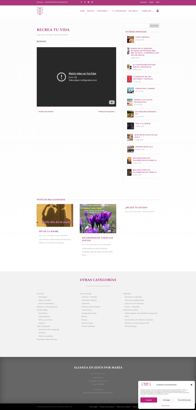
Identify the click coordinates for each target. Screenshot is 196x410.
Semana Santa (87, 323)
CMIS (157, 2)
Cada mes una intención (134, 303)
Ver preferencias (184, 400)
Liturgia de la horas (89, 313)
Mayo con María (44, 300)
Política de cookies (165, 405)
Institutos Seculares (130, 310)
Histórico (41, 323)
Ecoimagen (42, 297)
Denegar (166, 400)
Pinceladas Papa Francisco (47, 339)
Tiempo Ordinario (88, 326)
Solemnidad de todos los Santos (97, 239)
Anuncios (40, 294)
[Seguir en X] (84, 2)
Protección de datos (107, 407)
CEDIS (151, 2)
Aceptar (149, 400)
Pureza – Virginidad (132, 307)
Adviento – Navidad (89, 297)
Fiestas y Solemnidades (91, 307)
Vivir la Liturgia (85, 294)
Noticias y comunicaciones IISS (137, 323)
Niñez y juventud (45, 320)
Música (84, 317)
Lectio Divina (87, 310)
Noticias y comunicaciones (47, 307)
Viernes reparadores (46, 303)
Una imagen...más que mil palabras (56, 35)
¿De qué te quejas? (136, 207)
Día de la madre (49, 231)
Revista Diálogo (131, 326)
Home (82, 11)
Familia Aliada (42, 310)
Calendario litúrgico (89, 300)
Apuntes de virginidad (133, 297)
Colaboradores (44, 317)
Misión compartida (45, 336)
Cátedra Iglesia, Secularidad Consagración (141, 313)
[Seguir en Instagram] (92, 2)
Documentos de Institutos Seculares (139, 320)
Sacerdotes (42, 313)
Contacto (143, 2)
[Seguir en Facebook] (81, 2)
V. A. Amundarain (119, 11)
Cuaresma (85, 303)
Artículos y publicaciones (134, 300)
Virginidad (127, 294)
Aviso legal (93, 407)
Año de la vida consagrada (48, 330)
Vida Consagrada (43, 326)
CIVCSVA (41, 333)
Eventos (90, 11)
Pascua (84, 320)
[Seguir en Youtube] (88, 2)
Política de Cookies (123, 407)
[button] (191, 385)
